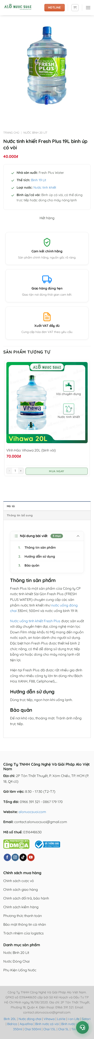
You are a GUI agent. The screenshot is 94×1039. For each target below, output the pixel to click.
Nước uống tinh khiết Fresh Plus (35, 621)
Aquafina (26, 1024)
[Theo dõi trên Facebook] (7, 857)
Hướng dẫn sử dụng (36, 556)
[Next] (19, 113)
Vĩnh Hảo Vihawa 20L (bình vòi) (31, 450)
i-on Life (73, 1019)
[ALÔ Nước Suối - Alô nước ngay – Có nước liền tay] (22, 7)
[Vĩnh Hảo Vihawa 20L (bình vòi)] (47, 402)
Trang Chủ (11, 132)
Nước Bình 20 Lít (35, 132)
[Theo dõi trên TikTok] (23, 857)
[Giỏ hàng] (74, 7)
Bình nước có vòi (47, 1024)
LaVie (61, 1019)
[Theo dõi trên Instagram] (15, 857)
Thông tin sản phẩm (37, 547)
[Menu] (88, 7)
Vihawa (49, 1019)
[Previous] (7, 113)
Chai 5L (63, 1029)
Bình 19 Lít (38, 180)
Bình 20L (10, 1019)
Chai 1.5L (49, 1029)
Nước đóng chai (30, 1019)
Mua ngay (56, 471)
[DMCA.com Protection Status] (16, 844)
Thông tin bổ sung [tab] (20, 515)
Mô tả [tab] (11, 506)
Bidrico (12, 1024)
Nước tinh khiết (44, 187)
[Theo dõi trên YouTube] (31, 857)
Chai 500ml (32, 1029)
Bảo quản (28, 565)
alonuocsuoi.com (32, 812)
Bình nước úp (70, 1024)
